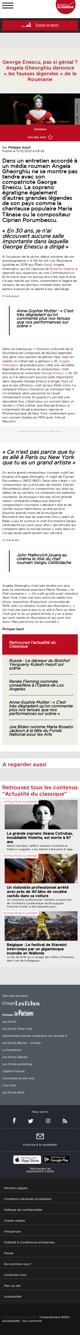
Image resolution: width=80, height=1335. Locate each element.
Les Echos (9, 1022)
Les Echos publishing (17, 1064)
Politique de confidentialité (23, 1210)
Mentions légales (16, 1188)
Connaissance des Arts (18, 1078)
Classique (40, 129)
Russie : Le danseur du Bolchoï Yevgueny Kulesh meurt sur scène (39, 664)
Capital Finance (13, 1071)
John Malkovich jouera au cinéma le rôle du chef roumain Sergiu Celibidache (43, 559)
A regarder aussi (24, 764)
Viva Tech (9, 1085)
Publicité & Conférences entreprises (29, 1242)
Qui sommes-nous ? (18, 1264)
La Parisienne (11, 1050)
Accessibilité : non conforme (22, 1321)
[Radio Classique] (66, 13)
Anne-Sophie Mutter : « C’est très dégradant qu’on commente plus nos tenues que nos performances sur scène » (44, 318)
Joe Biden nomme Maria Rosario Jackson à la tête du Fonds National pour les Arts (41, 730)
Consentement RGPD (54, 1317)
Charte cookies (14, 1221)
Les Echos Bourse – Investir (21, 1043)
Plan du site (12, 1286)
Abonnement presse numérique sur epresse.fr (34, 1036)
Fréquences (12, 1232)
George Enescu (52, 373)
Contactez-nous (15, 1275)
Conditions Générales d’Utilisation (28, 1199)
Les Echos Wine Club (17, 1029)
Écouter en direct (47, 25)
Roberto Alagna (61, 269)
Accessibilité (12, 1297)
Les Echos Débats (15, 1057)
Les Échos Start (13, 1092)
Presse (8, 1253)
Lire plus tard (37, 137)
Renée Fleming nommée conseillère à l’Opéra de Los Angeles (36, 685)
